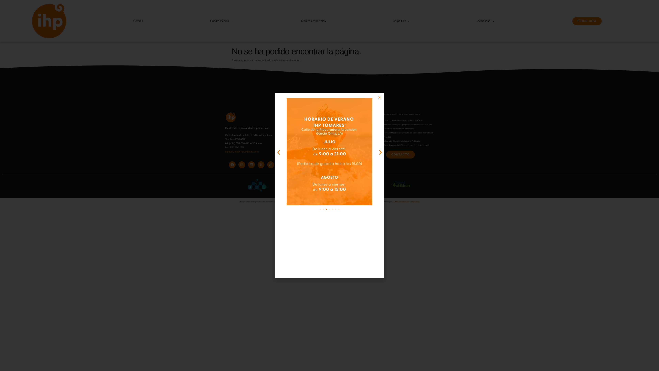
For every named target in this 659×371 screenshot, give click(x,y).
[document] (329, 185)
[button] (379, 97)
